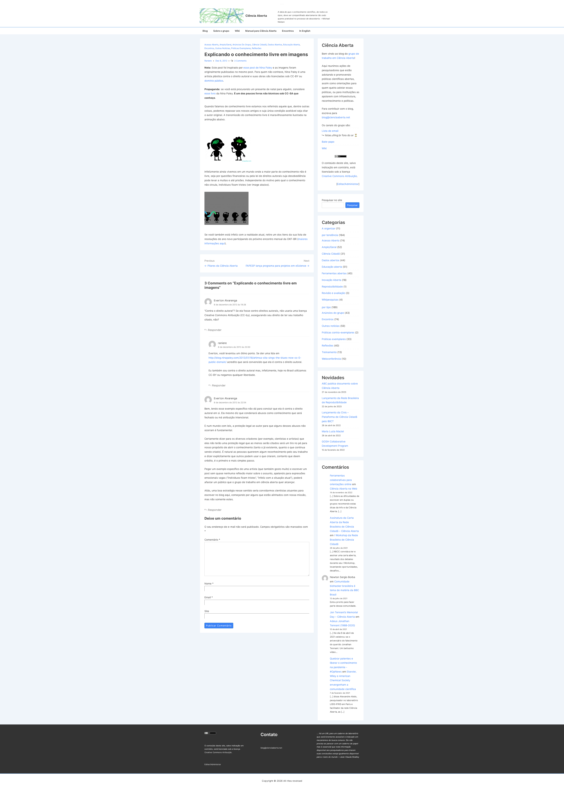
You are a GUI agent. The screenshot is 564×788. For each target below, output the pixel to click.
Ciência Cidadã (259, 44)
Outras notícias (222, 48)
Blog (205, 30)
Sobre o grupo (221, 30)
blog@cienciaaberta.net (336, 117)
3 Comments (240, 60)
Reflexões (256, 48)
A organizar (328, 228)
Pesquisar (352, 205)
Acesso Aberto (211, 44)
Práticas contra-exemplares (338, 332)
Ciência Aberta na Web (343, 488)
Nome (208, 583)
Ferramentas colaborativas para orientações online (341, 480)
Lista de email (330, 130)
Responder (214, 329)
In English (304, 30)
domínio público (213, 80)
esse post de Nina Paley (257, 67)
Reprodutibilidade (332, 286)
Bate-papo (328, 141)
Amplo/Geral (225, 44)
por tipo (326, 307)
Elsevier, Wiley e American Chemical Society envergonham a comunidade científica (343, 680)
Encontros (288, 30)
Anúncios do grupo (242, 44)
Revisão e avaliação (333, 293)
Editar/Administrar (348, 184)
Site (206, 611)
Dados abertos (275, 44)
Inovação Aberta (331, 280)
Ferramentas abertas (334, 273)
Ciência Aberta (256, 15)
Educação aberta (291, 44)
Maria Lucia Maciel (333, 431)
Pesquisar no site (332, 200)
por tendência (330, 235)
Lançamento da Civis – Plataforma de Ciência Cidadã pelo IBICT (339, 417)
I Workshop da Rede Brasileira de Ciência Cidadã (344, 540)
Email (207, 597)
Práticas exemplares (241, 48)
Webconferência (331, 358)
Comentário (212, 539)
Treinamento (329, 352)
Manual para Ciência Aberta (260, 30)
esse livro (210, 93)
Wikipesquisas (330, 299)
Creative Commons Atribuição (339, 176)
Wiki (237, 30)
